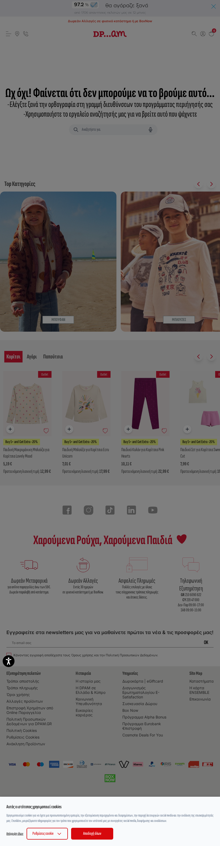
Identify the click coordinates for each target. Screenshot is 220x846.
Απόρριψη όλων (14, 833)
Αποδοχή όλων (92, 833)
